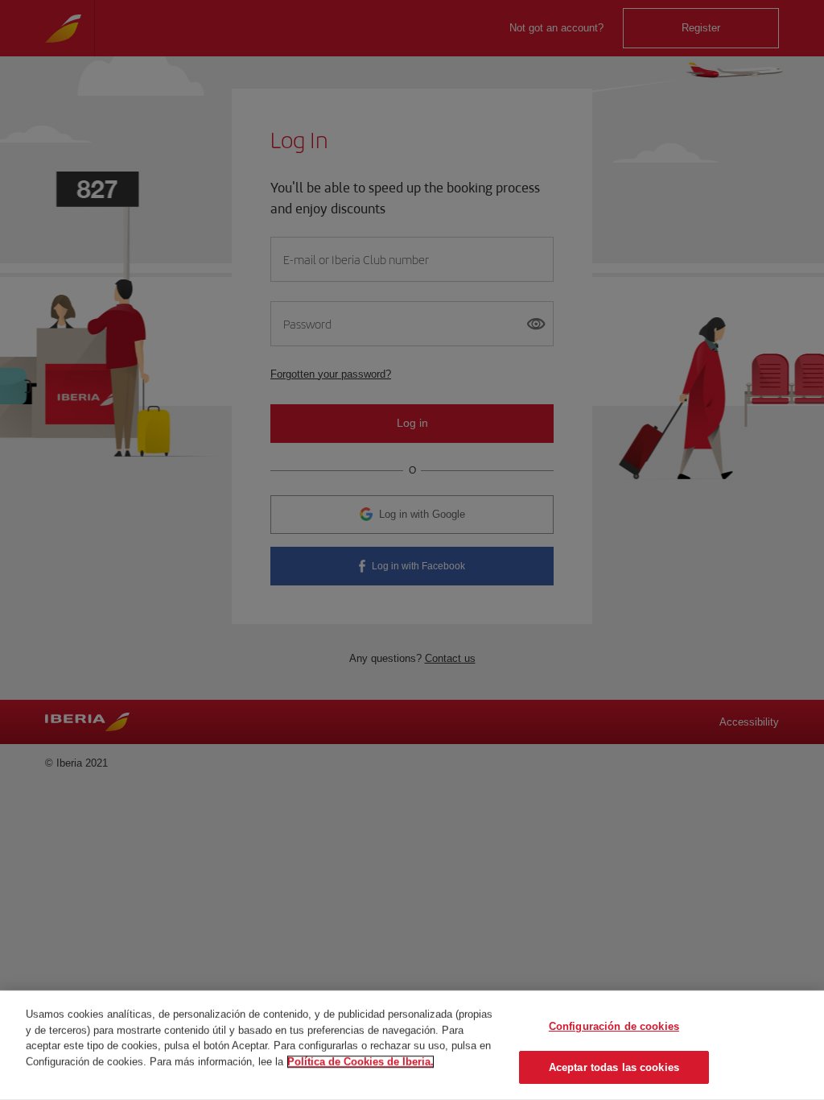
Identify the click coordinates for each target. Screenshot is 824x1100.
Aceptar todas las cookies (614, 1067)
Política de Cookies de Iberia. (360, 1061)
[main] (412, 1045)
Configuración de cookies (614, 1026)
